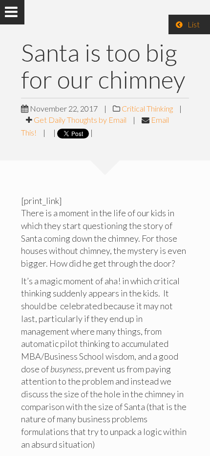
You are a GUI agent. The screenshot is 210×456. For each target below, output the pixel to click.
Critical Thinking (147, 108)
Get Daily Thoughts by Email (80, 119)
